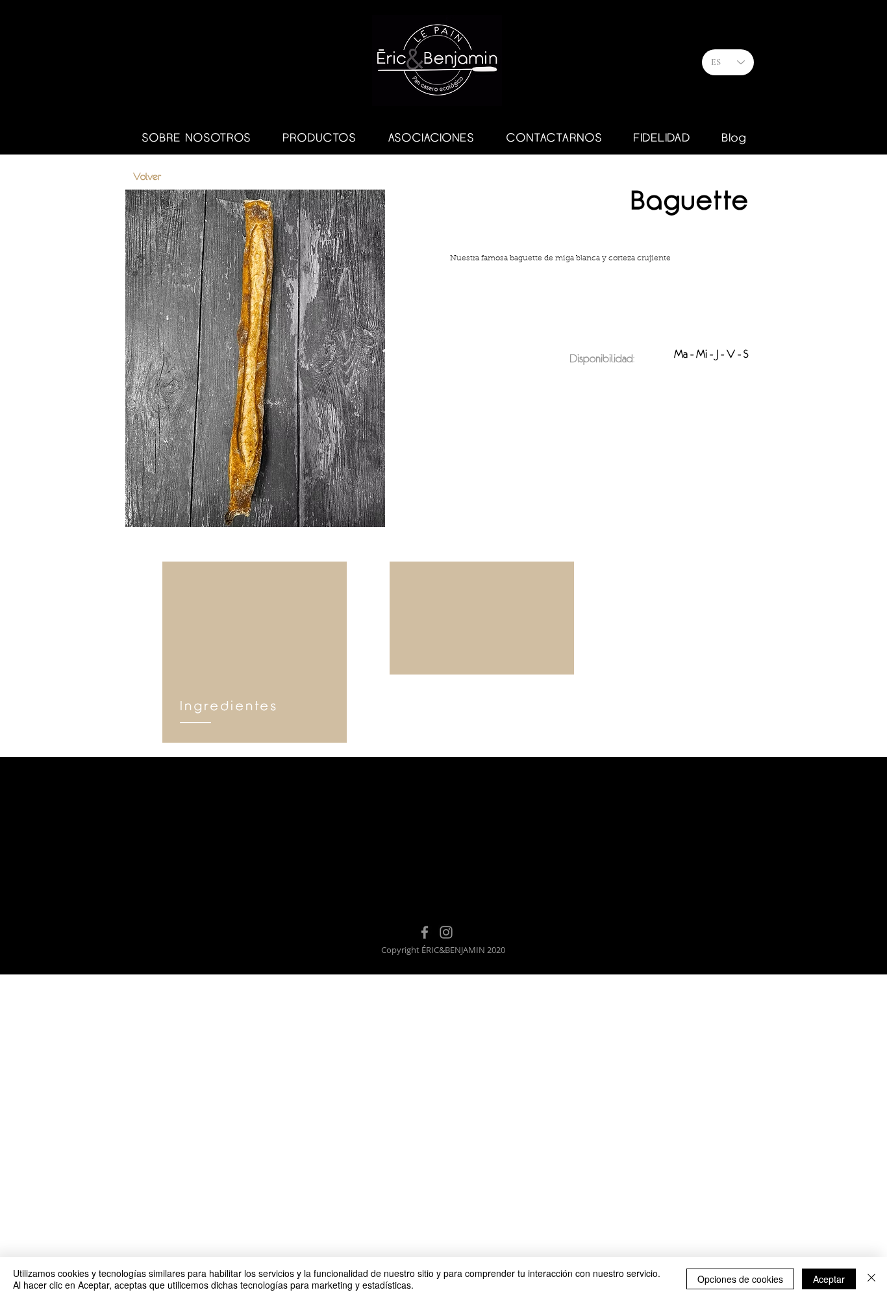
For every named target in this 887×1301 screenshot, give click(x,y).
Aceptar (829, 1278)
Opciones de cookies (740, 1278)
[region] (254, 652)
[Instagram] (446, 932)
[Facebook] (424, 932)
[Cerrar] (871, 1279)
